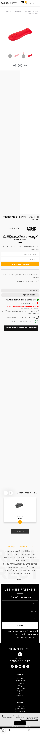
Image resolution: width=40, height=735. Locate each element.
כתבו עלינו (20, 696)
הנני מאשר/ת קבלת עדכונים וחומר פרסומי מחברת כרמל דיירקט (22, 632)
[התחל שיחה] (29, 730)
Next (6, 493)
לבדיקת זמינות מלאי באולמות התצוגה (20, 328)
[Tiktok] (16, 666)
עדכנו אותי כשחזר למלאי (20, 264)
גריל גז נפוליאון (20, 709)
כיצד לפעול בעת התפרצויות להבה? (20, 726)
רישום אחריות (20, 680)
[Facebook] (27, 666)
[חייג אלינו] (10, 730)
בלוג (20, 693)
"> (20, 34)
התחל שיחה (29, 733)
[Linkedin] (12, 666)
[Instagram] (24, 666)
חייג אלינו (10, 733)
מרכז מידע (20, 683)
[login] (33, 3)
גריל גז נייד (20, 706)
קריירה (20, 686)
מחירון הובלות (20, 688)
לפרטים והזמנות (20, 658)
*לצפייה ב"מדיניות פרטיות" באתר (27, 637)
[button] (37, 3)
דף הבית (35, 11)
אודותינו (20, 678)
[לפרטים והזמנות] (20, 654)
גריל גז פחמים (20, 711)
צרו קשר (20, 691)
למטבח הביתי (26, 11)
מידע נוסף (20, 522)
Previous (11, 493)
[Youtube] (20, 666)
